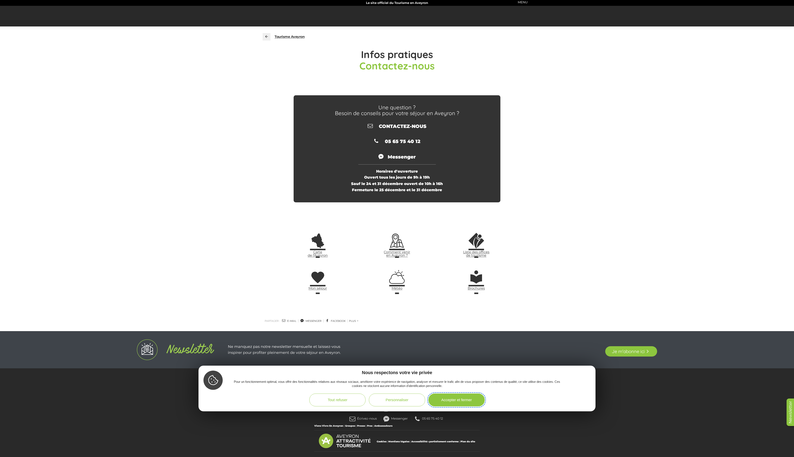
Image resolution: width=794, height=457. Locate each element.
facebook (338, 320)
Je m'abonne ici (628, 351)
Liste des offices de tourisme (476, 253)
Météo (397, 288)
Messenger (399, 418)
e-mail (291, 320)
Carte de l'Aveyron (318, 253)
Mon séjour (318, 288)
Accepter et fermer (456, 400)
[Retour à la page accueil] (266, 37)
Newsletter (790, 412)
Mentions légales (398, 441)
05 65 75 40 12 (432, 418)
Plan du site (467, 441)
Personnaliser (397, 400)
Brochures (476, 288)
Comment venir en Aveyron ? (397, 253)
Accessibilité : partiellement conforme (435, 441)
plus (352, 320)
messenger (313, 320)
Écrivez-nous (367, 418)
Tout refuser (337, 400)
